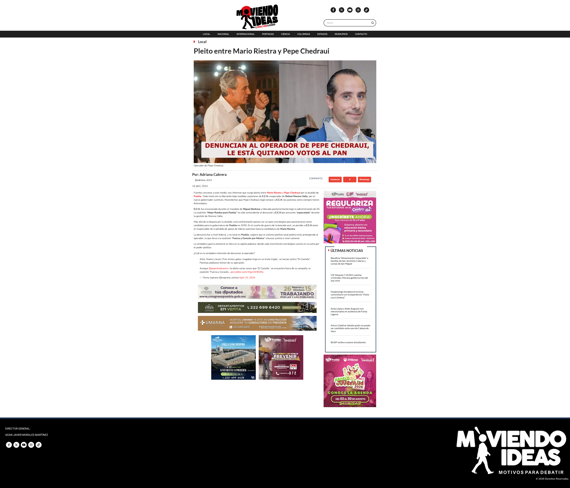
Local (206, 34)
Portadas (268, 34)
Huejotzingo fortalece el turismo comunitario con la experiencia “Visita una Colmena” (350, 294)
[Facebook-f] (333, 10)
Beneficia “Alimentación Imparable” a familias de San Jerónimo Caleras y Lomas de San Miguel (349, 261)
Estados (322, 34)
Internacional (246, 34)
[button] (335, 179)
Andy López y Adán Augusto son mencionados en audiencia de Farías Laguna (349, 311)
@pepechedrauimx (219, 268)
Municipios (341, 34)
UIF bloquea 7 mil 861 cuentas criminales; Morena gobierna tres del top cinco (349, 277)
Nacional (223, 34)
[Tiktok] (366, 10)
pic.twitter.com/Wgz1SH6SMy (247, 272)
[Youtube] (350, 10)
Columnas (303, 34)
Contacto (361, 34)
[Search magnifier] (372, 23)
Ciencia (285, 34)
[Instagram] (358, 10)
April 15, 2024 (247, 277)
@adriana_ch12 (203, 180)
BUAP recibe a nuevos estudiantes (348, 342)
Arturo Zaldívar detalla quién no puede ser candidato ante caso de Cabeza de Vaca (350, 328)
